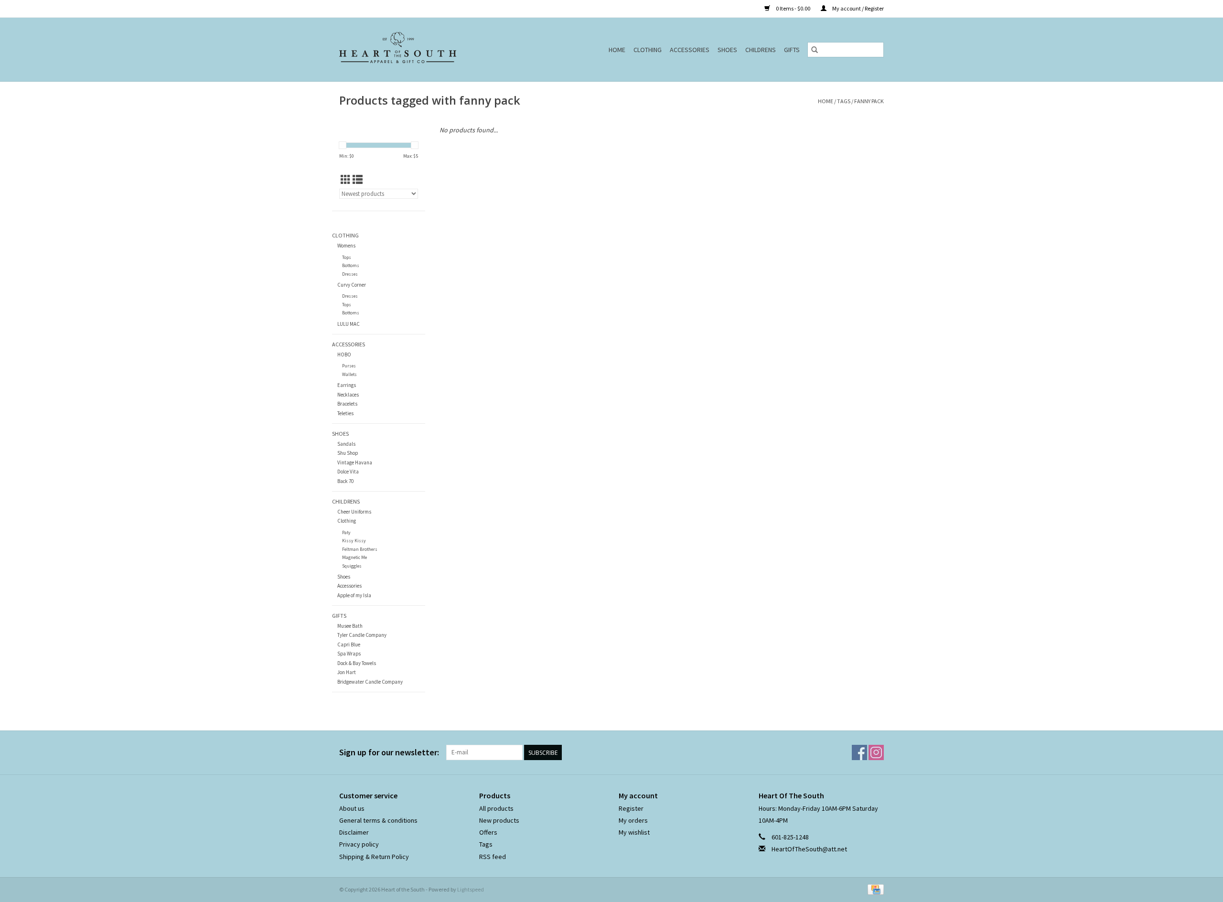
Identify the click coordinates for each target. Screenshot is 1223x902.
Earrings (346, 385)
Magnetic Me (354, 557)
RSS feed (492, 856)
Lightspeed (470, 889)
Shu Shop (347, 453)
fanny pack (869, 101)
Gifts (792, 49)
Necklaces (348, 394)
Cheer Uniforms (354, 511)
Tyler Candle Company (361, 635)
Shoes (727, 49)
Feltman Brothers (359, 549)
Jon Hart (346, 672)
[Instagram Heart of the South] (876, 752)
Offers (488, 832)
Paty (346, 532)
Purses (349, 366)
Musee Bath (350, 626)
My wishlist (634, 832)
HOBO (344, 354)
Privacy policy (359, 844)
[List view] (358, 179)
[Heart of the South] (420, 49)
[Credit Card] (874, 888)
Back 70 (345, 481)
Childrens (760, 49)
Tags (843, 101)
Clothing (647, 49)
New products (499, 820)
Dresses (350, 274)
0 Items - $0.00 (793, 8)
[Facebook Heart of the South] (859, 752)
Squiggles (352, 566)
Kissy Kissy (354, 540)
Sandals (346, 443)
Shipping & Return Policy (374, 856)
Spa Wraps (349, 653)
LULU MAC (348, 324)
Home (617, 49)
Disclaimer (354, 832)
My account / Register (857, 8)
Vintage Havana (354, 462)
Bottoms (350, 265)
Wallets (349, 374)
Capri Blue (348, 644)
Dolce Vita (348, 471)
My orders (633, 820)
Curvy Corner (351, 284)
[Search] (814, 49)
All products (496, 808)
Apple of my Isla (354, 595)
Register (631, 808)
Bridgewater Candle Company (370, 681)
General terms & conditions (378, 820)
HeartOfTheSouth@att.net (809, 849)
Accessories (689, 49)
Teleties (345, 413)
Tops (346, 257)
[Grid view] (346, 179)
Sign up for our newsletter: (389, 752)
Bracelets (347, 403)
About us (352, 808)
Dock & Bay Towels (356, 663)
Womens (346, 245)
